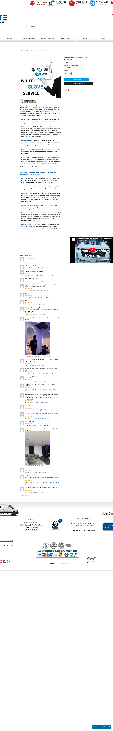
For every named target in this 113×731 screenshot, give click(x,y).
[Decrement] (65, 73)
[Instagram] (8, 561)
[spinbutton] (67, 73)
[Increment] (70, 73)
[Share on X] (74, 90)
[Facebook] (4, 561)
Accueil (22, 51)
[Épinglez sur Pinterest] (68, 90)
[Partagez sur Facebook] (65, 90)
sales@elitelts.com (37, 525)
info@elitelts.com (24, 525)
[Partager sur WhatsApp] (71, 90)
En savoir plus (75, 67)
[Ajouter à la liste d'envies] (91, 79)
